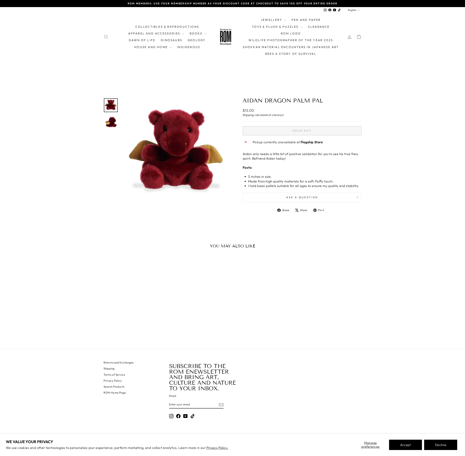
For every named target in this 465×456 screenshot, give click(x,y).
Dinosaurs (171, 40)
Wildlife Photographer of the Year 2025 (290, 40)
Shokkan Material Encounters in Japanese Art (291, 47)
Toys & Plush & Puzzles (276, 26)
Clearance (319, 26)
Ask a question (302, 197)
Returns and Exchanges (119, 362)
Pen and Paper (306, 20)
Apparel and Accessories (154, 33)
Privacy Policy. (217, 448)
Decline (440, 445)
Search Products (114, 386)
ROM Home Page (115, 392)
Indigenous (188, 47)
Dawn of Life (142, 40)
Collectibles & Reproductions (167, 26)
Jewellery (272, 20)
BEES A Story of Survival (290, 54)
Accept (405, 445)
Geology (197, 40)
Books (197, 33)
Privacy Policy (113, 380)
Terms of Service (114, 374)
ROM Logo (291, 33)
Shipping (248, 115)
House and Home (151, 47)
